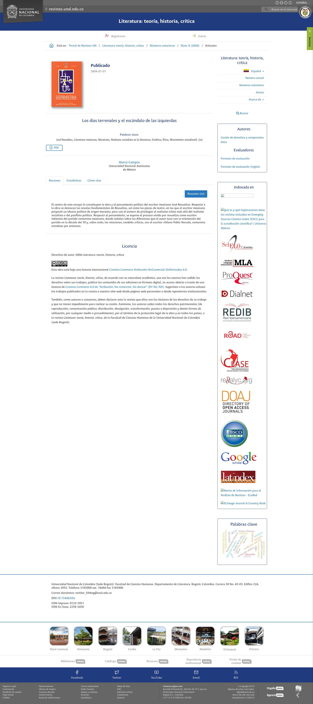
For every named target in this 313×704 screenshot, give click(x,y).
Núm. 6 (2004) (190, 45)
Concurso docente (47, 692)
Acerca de (255, 99)
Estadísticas (73, 180)
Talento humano (46, 686)
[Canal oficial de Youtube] (290, 3)
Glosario (120, 698)
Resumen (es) (196, 193)
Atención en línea (125, 692)
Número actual (254, 78)
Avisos (260, 92)
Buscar (243, 113)
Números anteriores (162, 45)
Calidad (6, 698)
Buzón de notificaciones (49, 698)
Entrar (202, 36)
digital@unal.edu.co (245, 692)
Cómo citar (94, 180)
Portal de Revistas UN (83, 45)
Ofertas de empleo (47, 689)
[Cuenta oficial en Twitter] (286, 3)
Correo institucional (89, 686)
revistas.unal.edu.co (66, 9)
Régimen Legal (9, 686)
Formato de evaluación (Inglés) (240, 166)
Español (256, 71)
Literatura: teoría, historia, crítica (157, 21)
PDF (56, 147)
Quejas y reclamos (89, 692)
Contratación (8, 689)
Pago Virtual (8, 695)
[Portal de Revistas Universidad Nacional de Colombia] (51, 46)
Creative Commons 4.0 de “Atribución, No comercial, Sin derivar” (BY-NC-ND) (114, 287)
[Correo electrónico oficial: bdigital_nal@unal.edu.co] (277, 3)
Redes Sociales (87, 689)
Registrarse (117, 36)
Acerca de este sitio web (243, 695)
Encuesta (85, 695)
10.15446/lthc (66, 598)
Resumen (54, 180)
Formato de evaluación (235, 158)
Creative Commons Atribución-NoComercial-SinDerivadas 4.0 (148, 269)
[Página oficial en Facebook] (281, 3)
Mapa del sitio (123, 686)
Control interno (45, 695)
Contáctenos (122, 695)
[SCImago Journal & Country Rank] (243, 503)
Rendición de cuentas (12, 692)
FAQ (119, 689)
